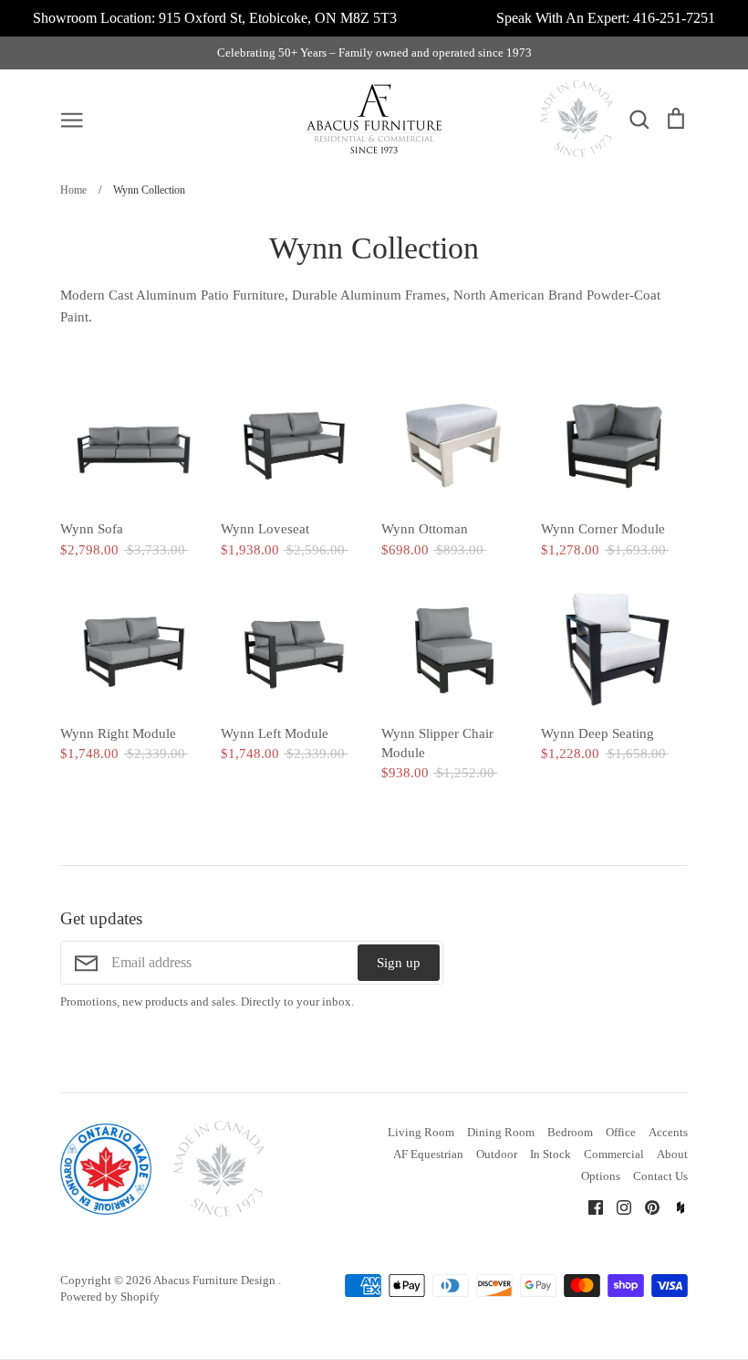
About (672, 1154)
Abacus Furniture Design (215, 1280)
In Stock (550, 1154)
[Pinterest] (645, 1206)
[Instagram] (617, 1206)
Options (600, 1176)
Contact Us (660, 1176)
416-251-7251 (674, 18)
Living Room (421, 1132)
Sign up (399, 962)
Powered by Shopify (110, 1296)
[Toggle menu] (72, 119)
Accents (668, 1132)
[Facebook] (589, 1206)
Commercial (614, 1154)
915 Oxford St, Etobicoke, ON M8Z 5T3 (278, 18)
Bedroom (570, 1132)
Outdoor (496, 1154)
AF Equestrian (428, 1154)
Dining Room (501, 1132)
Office (621, 1132)
